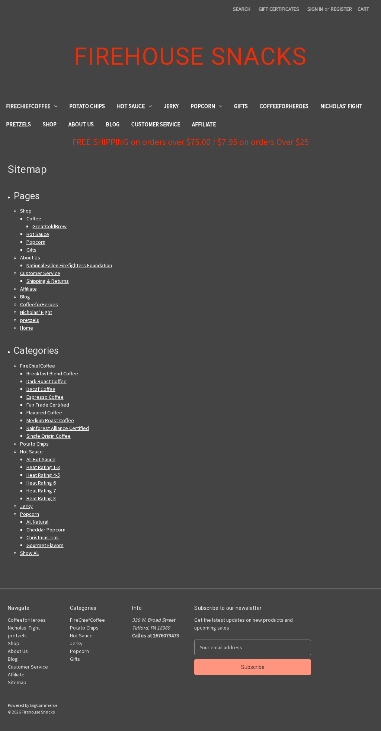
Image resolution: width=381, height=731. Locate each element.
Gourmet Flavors (45, 545)
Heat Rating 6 (41, 482)
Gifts (241, 106)
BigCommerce (43, 705)
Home (26, 327)
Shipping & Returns (47, 281)
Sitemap (17, 682)
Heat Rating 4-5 (43, 475)
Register (341, 9)
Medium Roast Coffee (50, 420)
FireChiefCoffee (28, 106)
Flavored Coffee (44, 412)
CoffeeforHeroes (284, 106)
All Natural (37, 521)
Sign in (315, 9)
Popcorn (202, 106)
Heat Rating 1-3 (43, 467)
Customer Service (155, 124)
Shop (50, 124)
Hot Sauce (131, 106)
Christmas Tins (42, 537)
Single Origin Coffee (48, 436)
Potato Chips (87, 106)
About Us (81, 124)
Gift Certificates (279, 9)
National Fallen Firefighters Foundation (69, 265)
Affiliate (204, 124)
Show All (29, 553)
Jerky (171, 106)
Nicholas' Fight (341, 106)
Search (241, 9)
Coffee (33, 218)
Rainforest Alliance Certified (57, 428)
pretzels (18, 124)
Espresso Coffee (45, 397)
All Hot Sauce (40, 459)
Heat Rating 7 (41, 490)
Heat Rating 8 (41, 498)
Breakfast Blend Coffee (52, 373)
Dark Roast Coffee (46, 381)
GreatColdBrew (49, 226)
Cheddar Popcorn (45, 529)
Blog (112, 124)
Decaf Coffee (40, 389)
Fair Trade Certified (47, 404)
